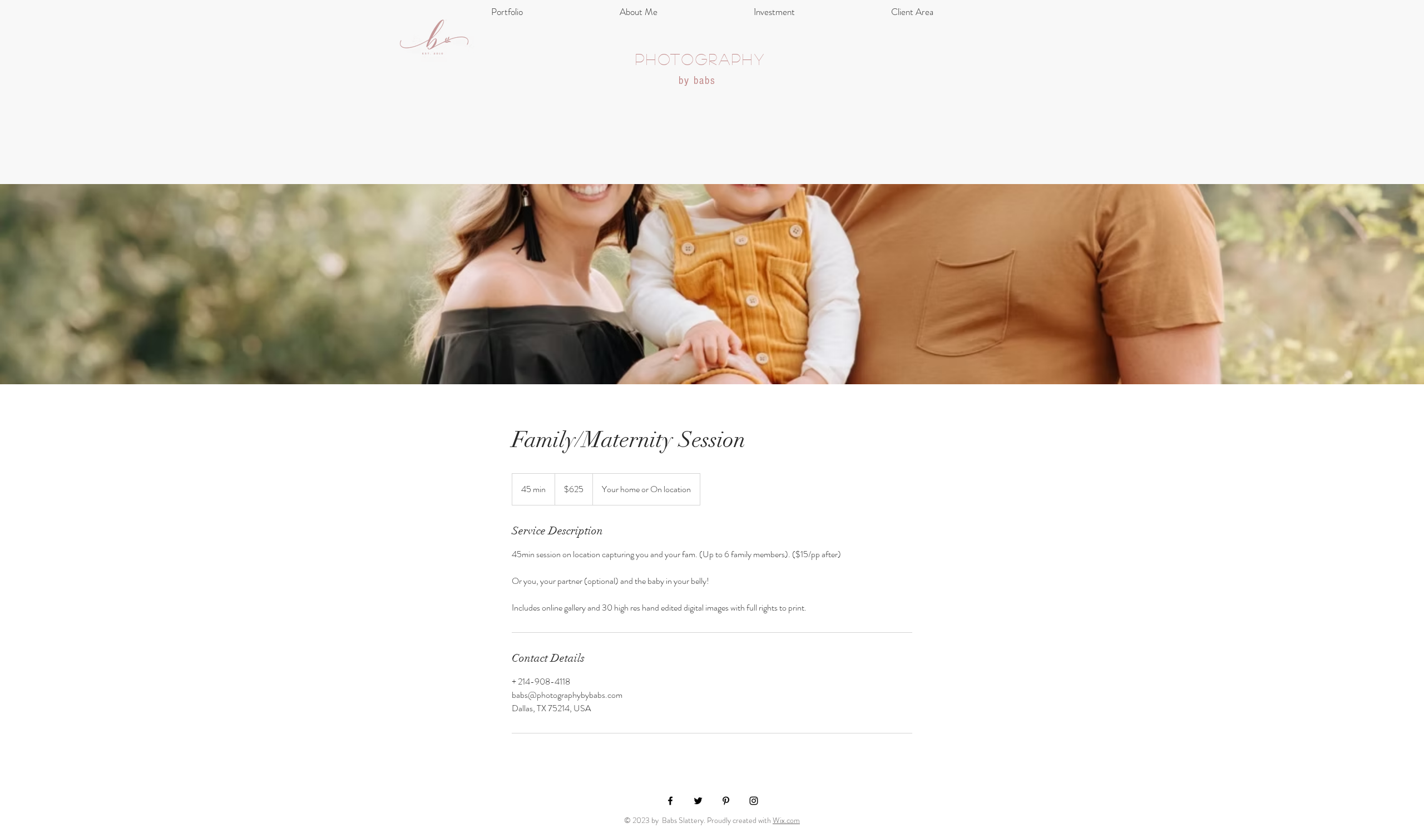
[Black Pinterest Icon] (725, 800)
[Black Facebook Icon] (670, 800)
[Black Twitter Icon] (698, 800)
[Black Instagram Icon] (753, 800)
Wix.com (786, 820)
